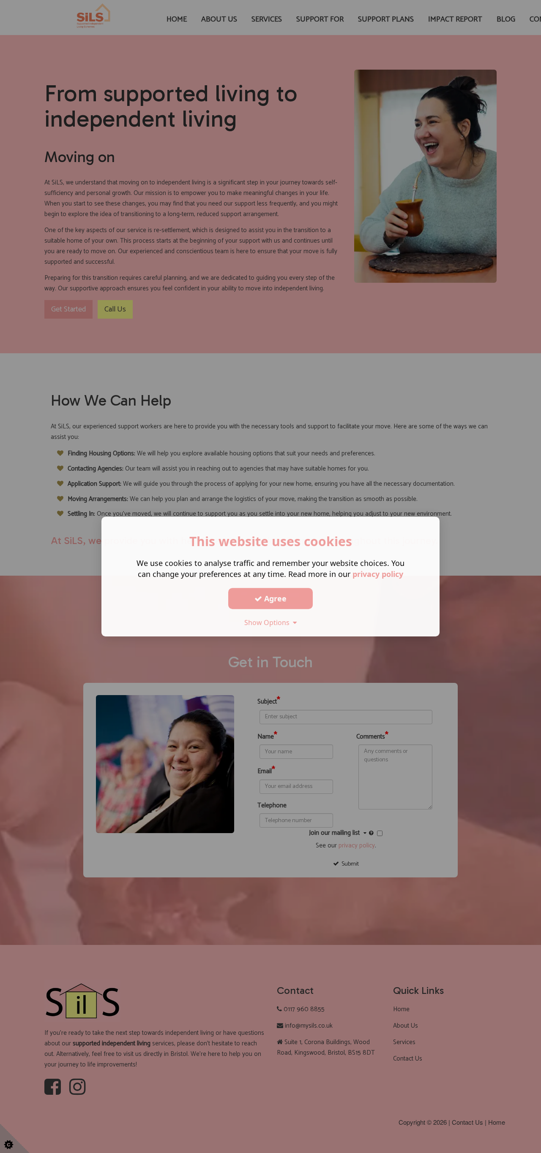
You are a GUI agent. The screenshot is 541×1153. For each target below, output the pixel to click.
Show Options (268, 622)
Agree (274, 598)
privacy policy (377, 574)
